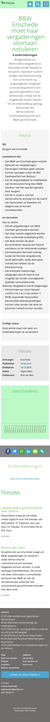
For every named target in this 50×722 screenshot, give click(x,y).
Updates (27, 654)
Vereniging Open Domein (25, 711)
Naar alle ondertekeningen (25, 478)
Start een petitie (9, 658)
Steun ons (27, 664)
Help (3, 654)
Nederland (26, 363)
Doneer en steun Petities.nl (25, 674)
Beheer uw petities (10, 667)
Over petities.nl (30, 661)
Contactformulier (9, 686)
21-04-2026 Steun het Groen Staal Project (21, 635)
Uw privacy (28, 658)
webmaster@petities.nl (12, 689)
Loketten (5, 664)
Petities (4, 661)
